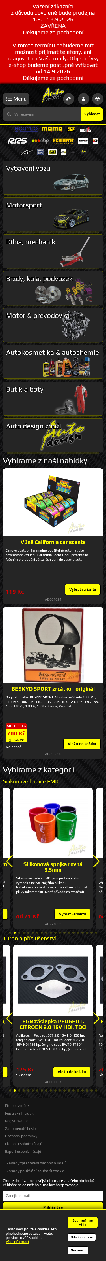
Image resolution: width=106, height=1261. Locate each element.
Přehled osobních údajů (23, 1144)
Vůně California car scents (53, 542)
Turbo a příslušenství (29, 938)
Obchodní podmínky (21, 1136)
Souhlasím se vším (83, 1222)
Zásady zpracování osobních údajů (37, 1163)
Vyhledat (92, 114)
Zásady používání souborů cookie (35, 1171)
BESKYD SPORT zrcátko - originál (53, 689)
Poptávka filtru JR (19, 1113)
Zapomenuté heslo (20, 1128)
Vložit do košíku (82, 744)
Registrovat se (16, 1121)
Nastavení (78, 1250)
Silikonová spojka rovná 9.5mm (53, 867)
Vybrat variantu (82, 589)
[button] (9, 861)
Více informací (17, 1242)
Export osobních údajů (23, 1151)
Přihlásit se (53, 1207)
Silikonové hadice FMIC (31, 781)
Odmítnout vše (82, 1237)
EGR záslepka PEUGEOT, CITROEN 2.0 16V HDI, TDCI (53, 1024)
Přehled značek (17, 1105)
